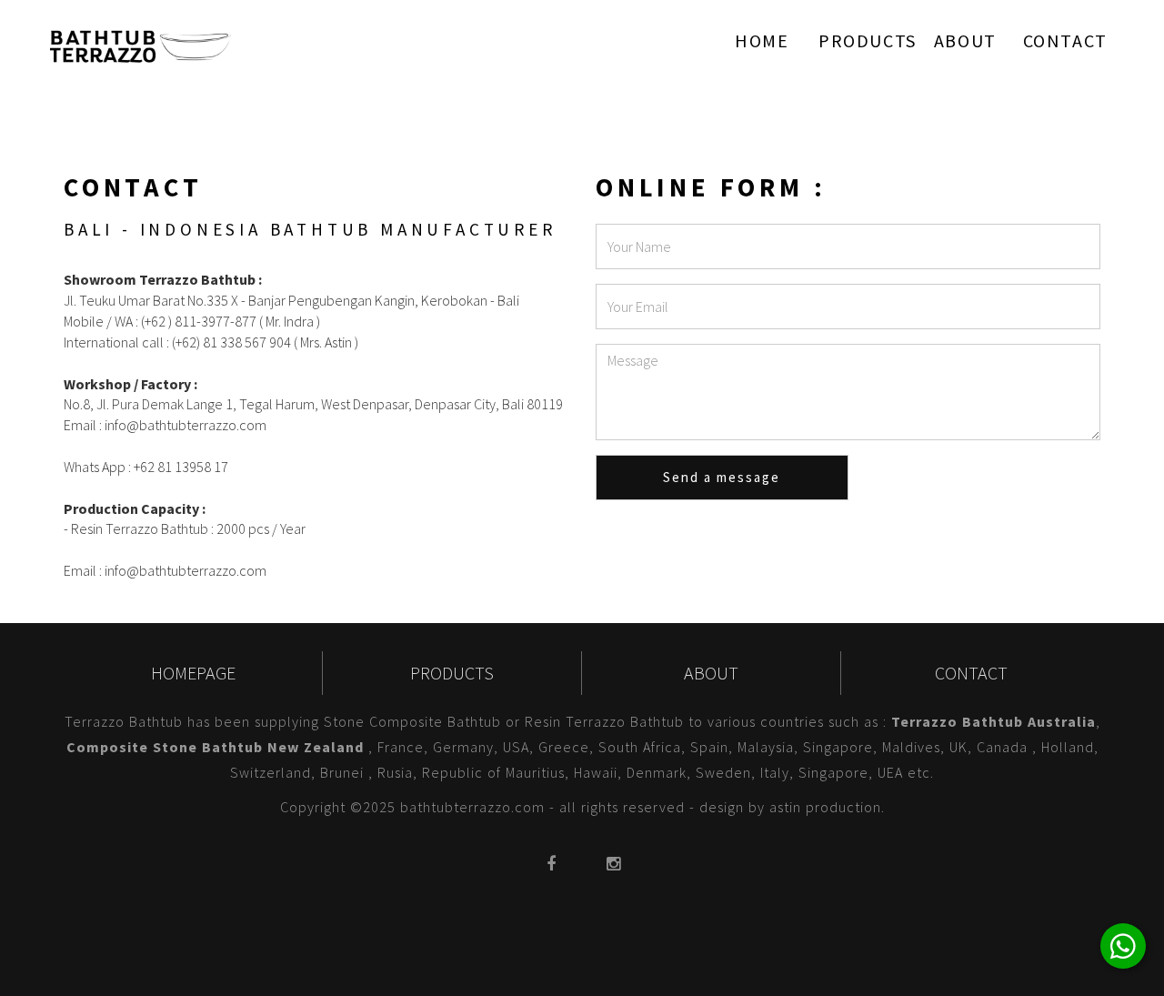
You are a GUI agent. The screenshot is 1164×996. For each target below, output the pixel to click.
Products (867, 40)
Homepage (193, 672)
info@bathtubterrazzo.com (184, 425)
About (965, 40)
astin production (825, 807)
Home (761, 40)
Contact (1065, 40)
